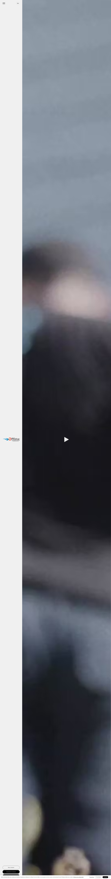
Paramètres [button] (91, 877)
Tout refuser (98, 877)
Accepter (105, 877)
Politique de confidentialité (78, 877)
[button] (4, 3)
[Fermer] (109, 877)
